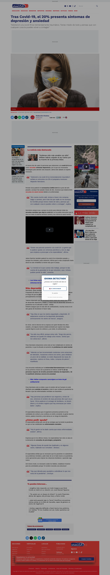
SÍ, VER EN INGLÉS (55, 288)
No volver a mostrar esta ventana (55, 297)
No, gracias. (55, 293)
